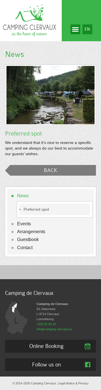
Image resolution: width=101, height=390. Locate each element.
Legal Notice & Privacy (73, 383)
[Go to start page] (29, 20)
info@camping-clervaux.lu (54, 329)
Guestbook (28, 239)
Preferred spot (36, 209)
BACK (50, 170)
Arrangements (31, 231)
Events (24, 223)
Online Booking (46, 346)
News (23, 195)
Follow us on (46, 364)
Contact (25, 247)
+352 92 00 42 (46, 324)
